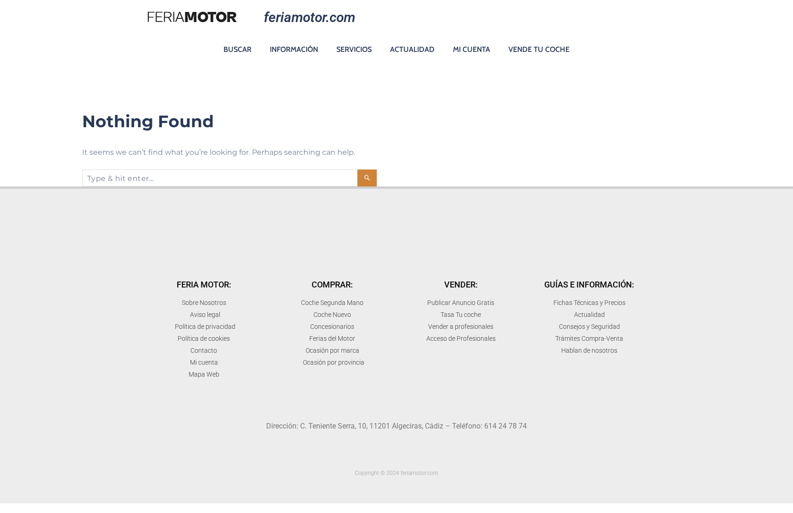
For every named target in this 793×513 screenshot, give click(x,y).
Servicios (354, 49)
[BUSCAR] (367, 177)
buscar (237, 49)
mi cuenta (471, 49)
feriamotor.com (309, 17)
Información (294, 49)
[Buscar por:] (219, 177)
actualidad (412, 49)
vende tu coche (539, 49)
